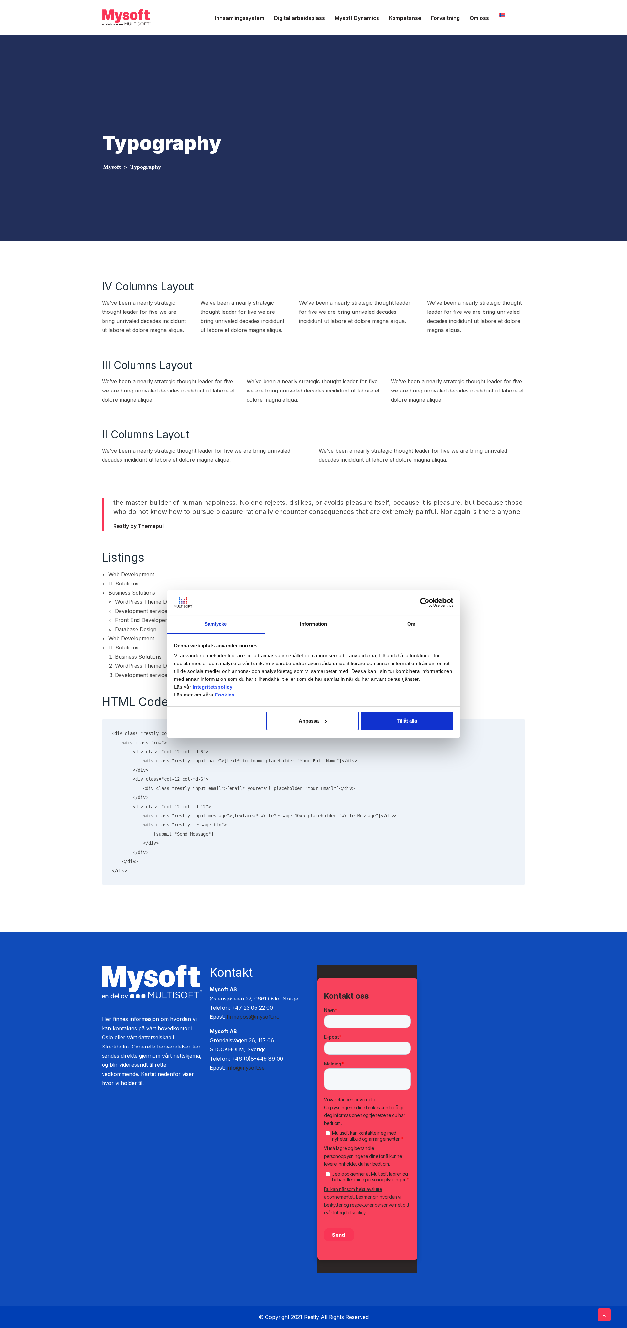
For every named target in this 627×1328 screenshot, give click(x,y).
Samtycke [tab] (215, 624)
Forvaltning (445, 18)
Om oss (479, 18)
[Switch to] (501, 15)
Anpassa (309, 721)
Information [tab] (313, 624)
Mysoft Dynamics (357, 18)
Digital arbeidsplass (299, 18)
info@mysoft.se (246, 1067)
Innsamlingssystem (239, 18)
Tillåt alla (407, 721)
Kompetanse (405, 18)
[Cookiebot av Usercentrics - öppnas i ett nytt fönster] (424, 602)
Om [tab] (411, 624)
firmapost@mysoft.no (253, 1017)
